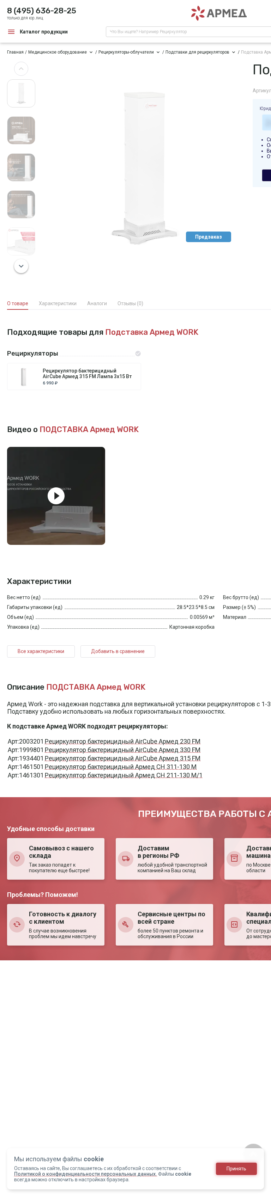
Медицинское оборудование (57, 52)
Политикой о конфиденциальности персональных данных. (85, 1174)
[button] (21, 69)
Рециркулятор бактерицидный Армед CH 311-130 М (121, 766)
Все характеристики (41, 651)
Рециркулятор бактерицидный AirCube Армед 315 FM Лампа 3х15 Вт (87, 373)
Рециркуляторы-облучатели (126, 52)
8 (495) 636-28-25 (41, 11)
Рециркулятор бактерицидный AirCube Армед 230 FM (122, 741)
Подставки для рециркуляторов (197, 52)
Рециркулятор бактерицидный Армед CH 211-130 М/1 (124, 775)
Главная (15, 52)
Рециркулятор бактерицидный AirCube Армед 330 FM (122, 749)
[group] (143, 167)
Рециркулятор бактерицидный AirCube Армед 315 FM (122, 758)
